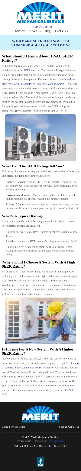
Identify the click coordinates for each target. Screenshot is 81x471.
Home (5, 426)
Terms (22, 426)
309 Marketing (56, 440)
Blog (48, 31)
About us (35, 31)
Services (20, 31)
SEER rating (30, 70)
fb (41, 453)
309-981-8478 (42, 26)
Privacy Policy (24, 440)
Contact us (61, 31)
